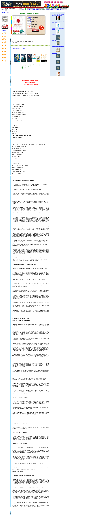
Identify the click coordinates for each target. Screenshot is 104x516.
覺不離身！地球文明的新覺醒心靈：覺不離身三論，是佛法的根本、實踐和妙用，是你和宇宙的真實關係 (58, 22)
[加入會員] (51, 3)
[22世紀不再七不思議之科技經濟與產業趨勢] (17, 58)
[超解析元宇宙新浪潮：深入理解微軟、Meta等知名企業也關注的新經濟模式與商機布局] (23, 58)
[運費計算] (52, 9)
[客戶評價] (23, 9)
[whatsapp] (25, 9)
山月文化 (33, 22)
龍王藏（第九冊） (54, 40)
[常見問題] (58, 3)
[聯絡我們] (62, 9)
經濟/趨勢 (18, 48)
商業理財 (13, 48)
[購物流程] (48, 9)
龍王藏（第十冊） (54, 34)
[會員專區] (38, 9)
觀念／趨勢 (23, 48)
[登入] (20, 9)
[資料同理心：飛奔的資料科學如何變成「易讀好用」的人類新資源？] (29, 58)
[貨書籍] (42, 9)
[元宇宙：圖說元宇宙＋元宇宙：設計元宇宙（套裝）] (44, 58)
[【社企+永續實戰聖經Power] (36, 58)
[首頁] (61, 3)
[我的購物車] (48, 3)
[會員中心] (55, 3)
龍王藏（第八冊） (54, 53)
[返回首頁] (65, 9)
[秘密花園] (5, 19)
